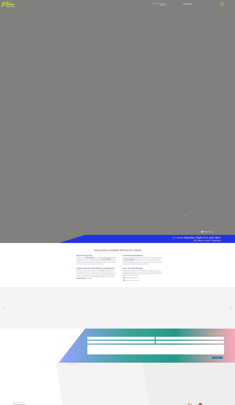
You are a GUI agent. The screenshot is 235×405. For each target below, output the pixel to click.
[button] (4, 307)
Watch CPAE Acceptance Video (132, 280)
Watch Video (208, 232)
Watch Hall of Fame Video (131, 277)
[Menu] (222, 4)
